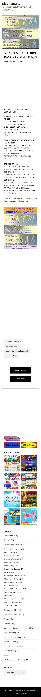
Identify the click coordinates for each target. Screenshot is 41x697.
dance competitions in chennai (17, 351)
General (7, 623)
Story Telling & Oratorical (13, 599)
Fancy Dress (8, 566)
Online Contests (10, 642)
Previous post (20, 370)
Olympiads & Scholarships (13, 576)
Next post (20, 379)
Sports (6, 596)
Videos (6, 655)
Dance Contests (11, 346)
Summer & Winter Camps (14, 646)
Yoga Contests (9, 605)
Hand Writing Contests (12, 569)
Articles (7, 540)
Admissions (8, 535)
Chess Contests (9, 552)
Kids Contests (11, 3)
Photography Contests (12, 579)
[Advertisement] (20, 85)
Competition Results (12, 614)
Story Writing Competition (13, 602)
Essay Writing (9, 562)
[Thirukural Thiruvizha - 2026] (29, 499)
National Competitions (13, 637)
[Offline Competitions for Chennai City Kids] (12, 499)
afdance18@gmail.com (19, 201)
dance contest (11, 356)
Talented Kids (9, 651)
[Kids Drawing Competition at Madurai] (29, 517)
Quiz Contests (9, 586)
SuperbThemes (20, 693)
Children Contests (12, 341)
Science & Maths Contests (13, 589)
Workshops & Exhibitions (14, 660)
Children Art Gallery (12, 544)
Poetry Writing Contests (12, 582)
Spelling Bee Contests (11, 592)
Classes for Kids (10, 610)
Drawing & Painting (11, 559)
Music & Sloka (9, 572)
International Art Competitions (16, 628)
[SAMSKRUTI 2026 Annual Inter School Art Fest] (12, 463)
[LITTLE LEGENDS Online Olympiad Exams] (12, 481)
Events (6, 619)
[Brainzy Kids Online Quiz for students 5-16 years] (12, 517)
